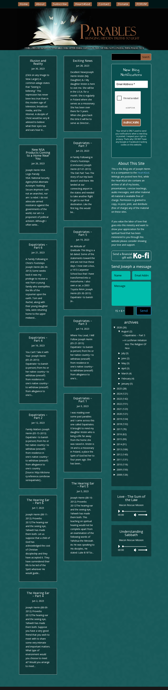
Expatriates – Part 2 (38, 416)
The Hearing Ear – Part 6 (38, 501)
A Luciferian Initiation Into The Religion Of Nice (135, 344)
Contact (104, 4)
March (126, 373)
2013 (122, 449)
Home (24, 4)
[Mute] (135, 514)
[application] (131, 513)
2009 (122, 469)
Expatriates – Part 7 (82, 144)
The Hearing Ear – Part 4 (38, 594)
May (125, 363)
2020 (122, 413)
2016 (122, 434)
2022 (122, 403)
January (127, 383)
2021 (122, 408)
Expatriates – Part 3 (82, 322)
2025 (122, 388)
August (126, 331)
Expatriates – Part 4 (38, 339)
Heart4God (82, 4)
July (124, 353)
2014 (122, 444)
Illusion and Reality (38, 62)
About (40, 4)
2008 (122, 474)
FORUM (142, 4)
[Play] (119, 511)
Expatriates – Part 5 (82, 233)
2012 (122, 454)
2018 (122, 424)
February (127, 378)
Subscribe (60, 4)
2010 (122, 464)
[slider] (141, 514)
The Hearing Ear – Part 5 (82, 484)
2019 (122, 419)
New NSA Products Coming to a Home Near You (38, 154)
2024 (122, 393)
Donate (123, 4)
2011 (122, 459)
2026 (122, 327)
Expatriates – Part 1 (82, 399)
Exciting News (83, 61)
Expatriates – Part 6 (38, 246)
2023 (122, 398)
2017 (122, 429)
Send (144, 310)
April (125, 368)
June (125, 358)
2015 (122, 439)
